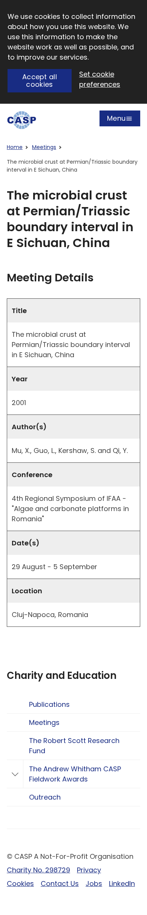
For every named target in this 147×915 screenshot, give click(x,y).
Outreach (45, 797)
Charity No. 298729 (38, 870)
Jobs (94, 883)
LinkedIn (122, 883)
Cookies (20, 883)
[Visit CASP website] (22, 120)
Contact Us (60, 883)
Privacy (89, 870)
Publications (49, 704)
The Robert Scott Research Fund (74, 745)
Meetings (44, 147)
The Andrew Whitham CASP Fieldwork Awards (75, 774)
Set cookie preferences (99, 79)
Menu (116, 120)
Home (15, 147)
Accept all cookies (39, 80)
